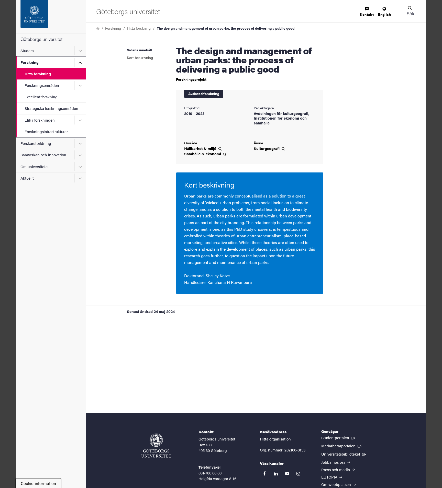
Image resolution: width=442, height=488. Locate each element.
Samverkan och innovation (43, 154)
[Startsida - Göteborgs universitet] (51, 16)
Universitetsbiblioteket (344, 454)
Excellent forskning (41, 96)
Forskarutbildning (35, 143)
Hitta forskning (38, 73)
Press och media (336, 469)
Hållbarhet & (200, 148)
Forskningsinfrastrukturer (46, 131)
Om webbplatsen (336, 484)
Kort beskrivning (140, 57)
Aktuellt (27, 178)
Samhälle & (203, 154)
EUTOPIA (329, 477)
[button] (410, 11)
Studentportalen (338, 437)
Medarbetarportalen (341, 445)
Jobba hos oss (333, 462)
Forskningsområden (42, 85)
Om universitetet (34, 166)
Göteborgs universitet (41, 39)
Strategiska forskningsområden (51, 108)
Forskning (29, 62)
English (384, 14)
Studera (27, 50)
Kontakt (367, 14)
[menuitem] (367, 12)
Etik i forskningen (40, 120)
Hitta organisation (275, 438)
